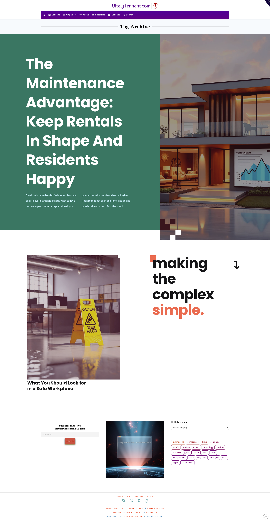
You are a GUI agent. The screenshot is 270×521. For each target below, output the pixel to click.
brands (196, 452)
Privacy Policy (117, 512)
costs (191, 457)
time (204, 442)
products (177, 452)
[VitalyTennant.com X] (131, 501)
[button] (267, 3)
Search (129, 15)
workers (186, 447)
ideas (205, 452)
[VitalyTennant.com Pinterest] (139, 501)
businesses (178, 442)
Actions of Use (153, 512)
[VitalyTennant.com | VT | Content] (146, 501)
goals (186, 452)
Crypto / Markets (155, 508)
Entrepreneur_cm (114, 508)
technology (208, 447)
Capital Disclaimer (135, 512)
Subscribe (100, 15)
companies (193, 442)
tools (213, 452)
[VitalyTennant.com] (44, 15)
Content (56, 15)
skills (224, 457)
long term (201, 457)
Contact (116, 15)
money (196, 447)
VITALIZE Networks (135, 508)
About (86, 15)
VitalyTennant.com (133, 516)
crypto (175, 462)
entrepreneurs (179, 457)
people (176, 447)
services (220, 447)
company (214, 442)
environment (187, 462)
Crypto (69, 15)
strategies (214, 457)
